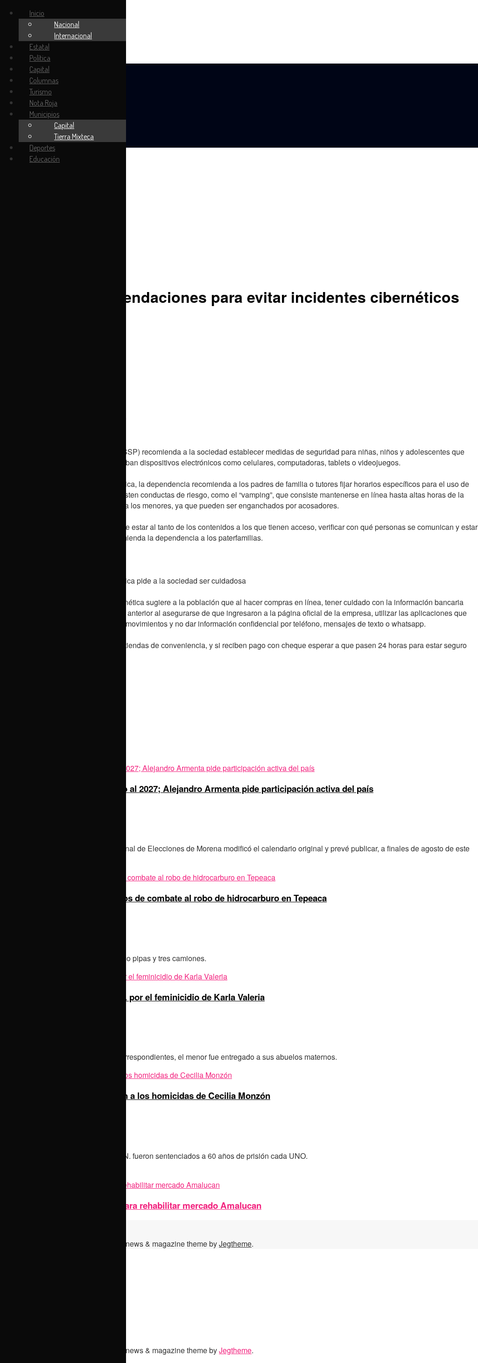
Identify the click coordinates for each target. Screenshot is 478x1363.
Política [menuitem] (39, 58)
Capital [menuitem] (39, 69)
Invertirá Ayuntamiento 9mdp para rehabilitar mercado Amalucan (130, 1205)
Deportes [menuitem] (42, 147)
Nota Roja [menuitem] (43, 102)
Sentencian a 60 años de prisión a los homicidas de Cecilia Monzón (135, 1095)
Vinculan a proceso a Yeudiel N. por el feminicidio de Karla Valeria (132, 997)
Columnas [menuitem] (43, 80)
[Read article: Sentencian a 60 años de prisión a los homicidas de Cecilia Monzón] (239, 1075)
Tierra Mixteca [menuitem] (74, 136)
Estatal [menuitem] (39, 46)
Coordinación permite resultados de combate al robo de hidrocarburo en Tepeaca (163, 898)
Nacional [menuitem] (66, 24)
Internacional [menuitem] (73, 35)
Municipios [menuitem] (44, 114)
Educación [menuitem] (44, 159)
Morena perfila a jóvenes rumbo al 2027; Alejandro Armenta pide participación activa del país (186, 788)
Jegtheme (235, 1243)
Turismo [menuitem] (40, 91)
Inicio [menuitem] (36, 13)
